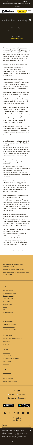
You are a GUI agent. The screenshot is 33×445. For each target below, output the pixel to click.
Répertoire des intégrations (10, 329)
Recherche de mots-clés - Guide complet (13, 269)
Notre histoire (6, 353)
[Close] (30, 431)
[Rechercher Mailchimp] (30, 20)
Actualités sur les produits (9, 293)
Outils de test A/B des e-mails (13, 79)
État (4, 309)
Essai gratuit (22, 11)
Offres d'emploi (7, 361)
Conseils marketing (8, 321)
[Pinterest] (28, 413)
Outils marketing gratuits (9, 324)
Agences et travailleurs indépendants (12, 338)
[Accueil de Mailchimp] (7, 11)
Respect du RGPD (7, 304)
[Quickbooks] (11, 398)
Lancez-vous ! (16, 6)
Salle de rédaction (7, 355)
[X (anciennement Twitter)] (9, 413)
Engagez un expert (7, 375)
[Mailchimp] (22, 398)
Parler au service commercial (10, 381)
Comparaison (6, 301)
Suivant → (26, 250)
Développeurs (6, 341)
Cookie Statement (17, 437)
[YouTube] (23, 413)
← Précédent (6, 250)
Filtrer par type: (16, 28)
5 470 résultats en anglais (16, 38)
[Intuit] (16, 391)
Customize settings (16, 441)
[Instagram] (14, 413)
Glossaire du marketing (9, 327)
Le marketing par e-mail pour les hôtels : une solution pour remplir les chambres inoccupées (16, 143)
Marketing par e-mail (8, 296)
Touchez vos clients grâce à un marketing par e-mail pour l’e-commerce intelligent (16, 162)
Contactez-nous (7, 373)
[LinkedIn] (18, 413)
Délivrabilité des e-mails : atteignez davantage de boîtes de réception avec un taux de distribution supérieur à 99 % (16, 50)
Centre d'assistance (8, 378)
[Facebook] (5, 413)
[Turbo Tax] (11, 394)
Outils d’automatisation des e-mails (15, 65)
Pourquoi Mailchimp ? (8, 290)
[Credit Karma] (21, 394)
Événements (6, 344)
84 (23, 250)
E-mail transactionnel (8, 298)
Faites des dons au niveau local (11, 358)
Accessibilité (6, 364)
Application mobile (8, 312)
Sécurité (5, 307)
